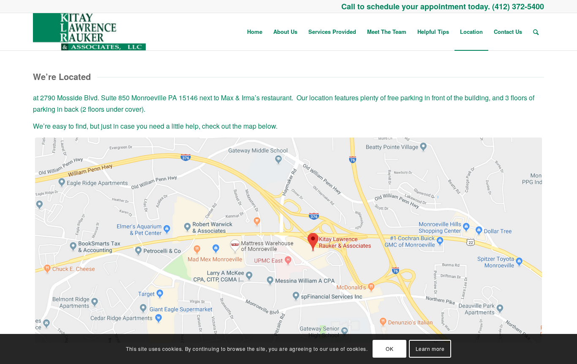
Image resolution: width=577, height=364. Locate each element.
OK (389, 349)
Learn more (430, 349)
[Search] (536, 31)
